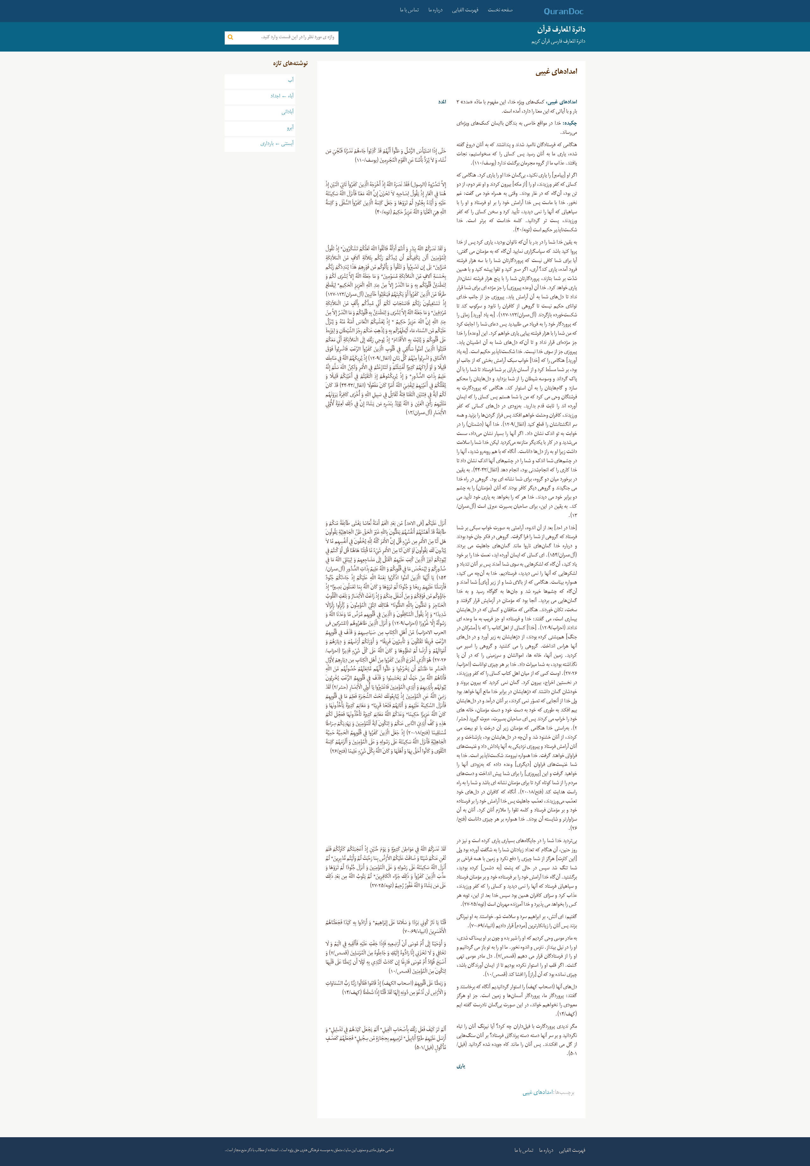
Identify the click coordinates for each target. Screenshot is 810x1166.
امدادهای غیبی (538, 1093)
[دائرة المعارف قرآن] (555, 12)
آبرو (290, 129)
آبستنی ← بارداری (277, 144)
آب (291, 81)
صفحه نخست (500, 11)
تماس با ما (409, 11)
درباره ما (435, 11)
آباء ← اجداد (282, 97)
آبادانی (288, 113)
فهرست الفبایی (465, 11)
